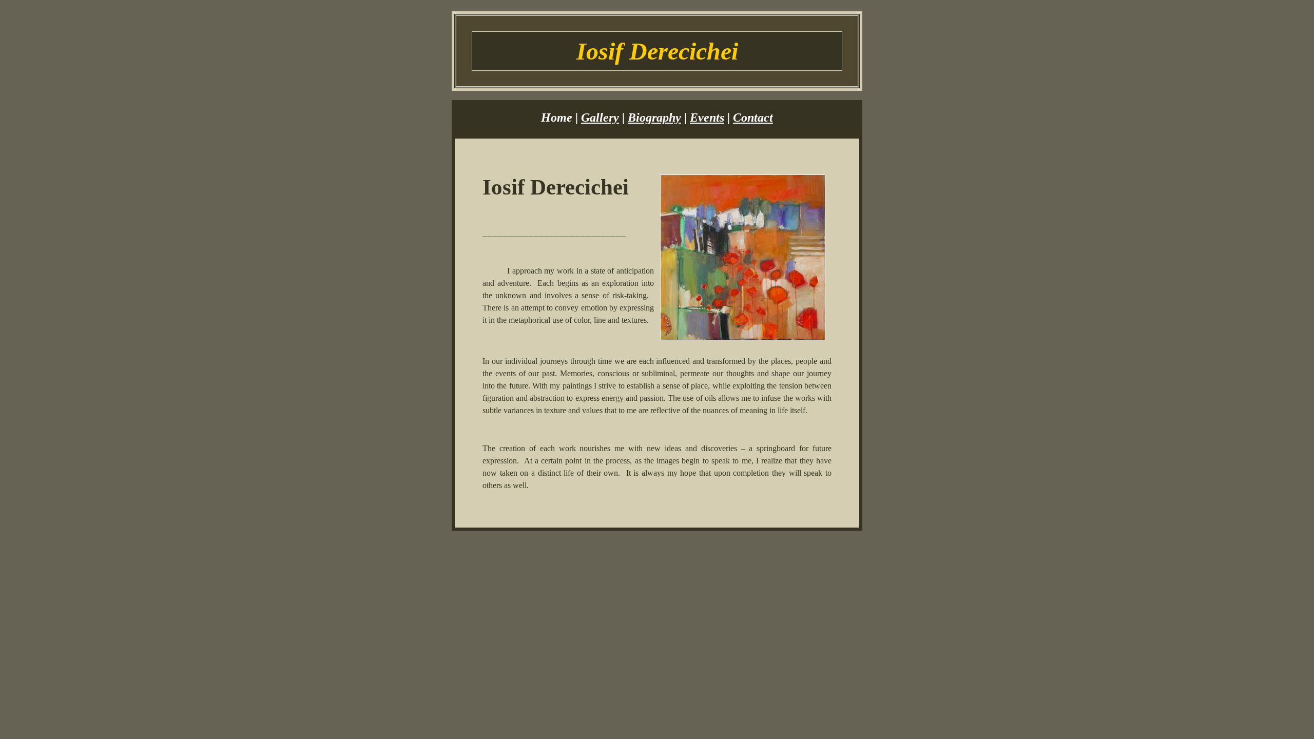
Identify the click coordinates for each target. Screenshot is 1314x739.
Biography (654, 117)
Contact (753, 117)
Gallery (600, 117)
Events (707, 117)
